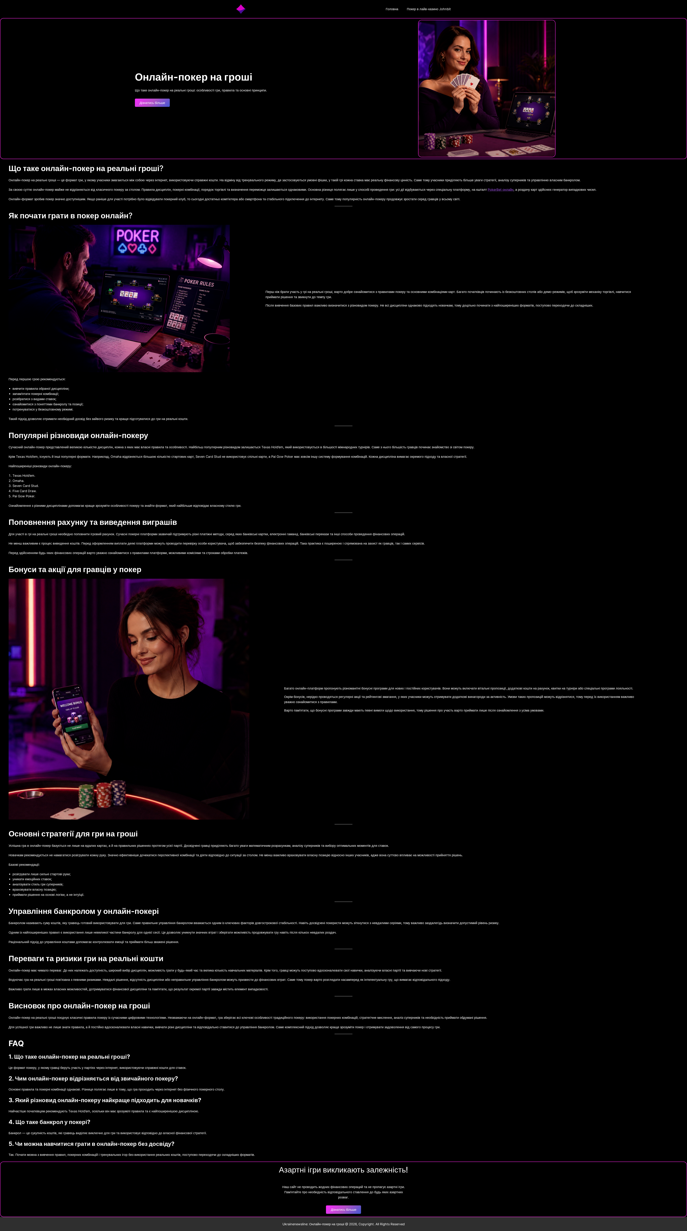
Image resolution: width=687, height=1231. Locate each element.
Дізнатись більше (152, 103)
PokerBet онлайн (500, 189)
